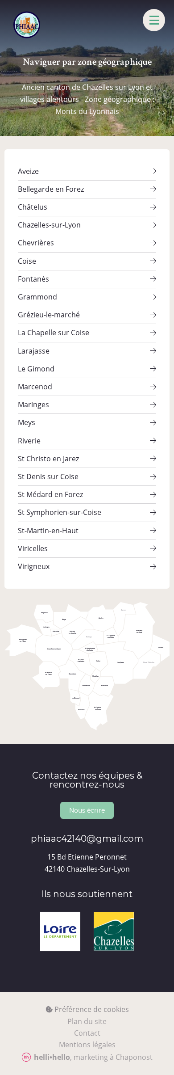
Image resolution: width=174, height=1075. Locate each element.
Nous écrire (87, 810)
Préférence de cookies (91, 1009)
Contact (87, 1033)
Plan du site (87, 1021)
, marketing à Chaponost (93, 1057)
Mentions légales (87, 1044)
